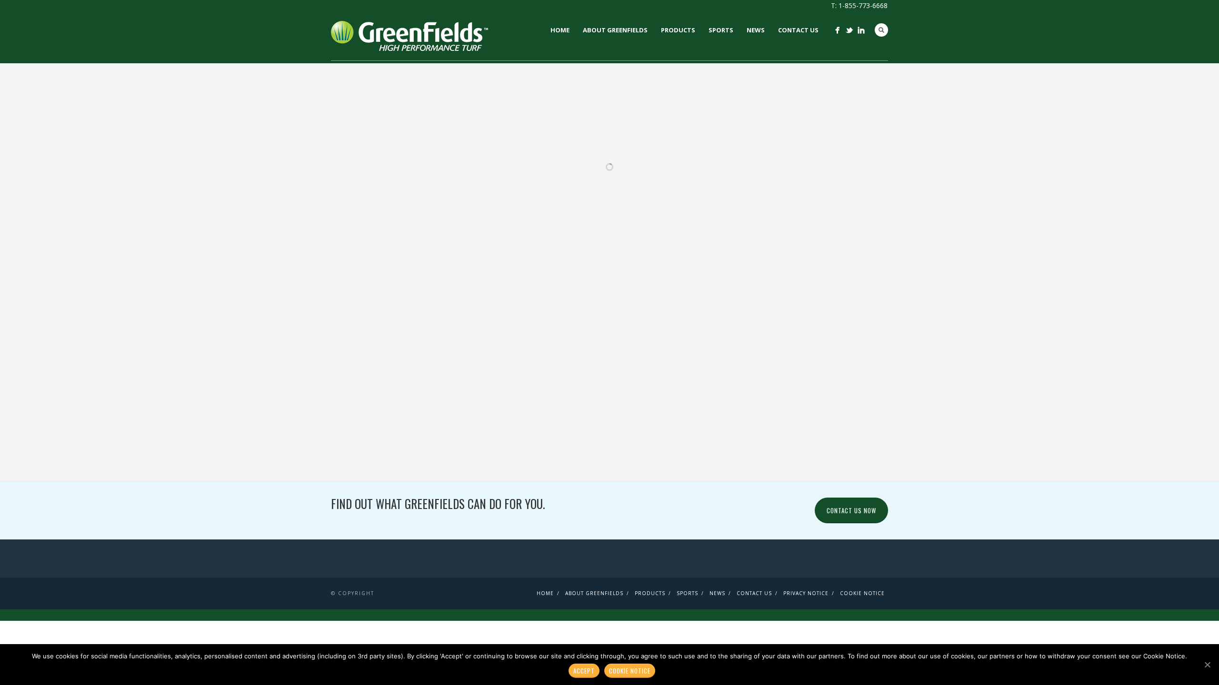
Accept (584, 670)
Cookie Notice (862, 593)
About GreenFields (615, 30)
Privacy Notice (806, 593)
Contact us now (851, 510)
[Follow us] (837, 30)
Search (881, 30)
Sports (721, 30)
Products (678, 30)
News (756, 30)
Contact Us (798, 30)
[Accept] (1207, 664)
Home (560, 30)
